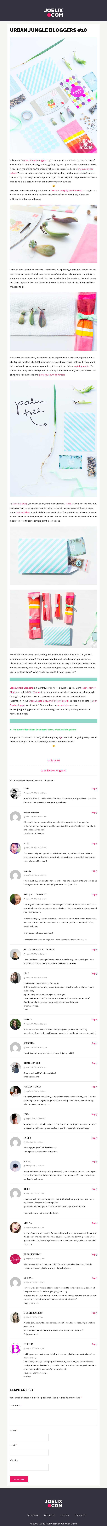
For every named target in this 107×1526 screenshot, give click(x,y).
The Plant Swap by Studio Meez (66, 190)
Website (14, 1460)
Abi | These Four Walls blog (39, 949)
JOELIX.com (34, 692)
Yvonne (28, 1019)
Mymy (27, 843)
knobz (27, 1138)
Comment (15, 1405)
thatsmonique (32, 1063)
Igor (61, 737)
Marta (27, 870)
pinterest (80, 1515)
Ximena (28, 1223)
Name (13, 1430)
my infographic (81, 366)
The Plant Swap (19, 503)
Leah (26, 973)
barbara (28, 1344)
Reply (94, 788)
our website (63, 705)
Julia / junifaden (32, 1254)
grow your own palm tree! (52, 374)
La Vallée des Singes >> (53, 770)
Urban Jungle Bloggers (34, 160)
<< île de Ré (54, 760)
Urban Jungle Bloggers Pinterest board (48, 700)
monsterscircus (33, 1312)
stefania (28, 1278)
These (68, 503)
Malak (27, 1161)
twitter (64, 1515)
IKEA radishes (23, 512)
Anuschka (29, 1043)
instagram (33, 1515)
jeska (27, 1114)
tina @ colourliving (35, 894)
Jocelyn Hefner (32, 1086)
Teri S (27, 1189)
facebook (49, 1515)
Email (13, 1445)
